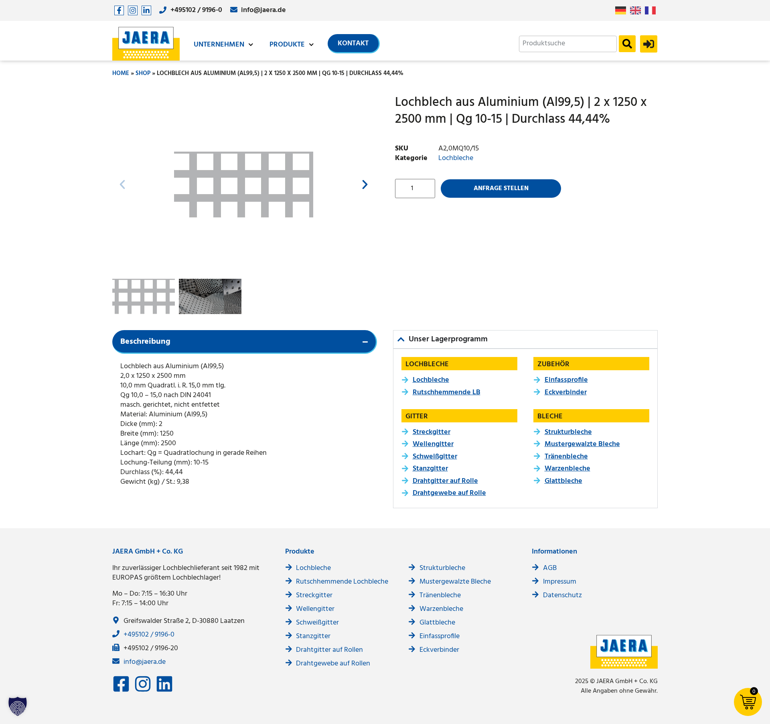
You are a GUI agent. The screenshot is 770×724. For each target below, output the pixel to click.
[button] (122, 184)
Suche (627, 43)
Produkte (287, 45)
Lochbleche (455, 158)
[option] (637, 10)
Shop (143, 73)
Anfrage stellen (501, 188)
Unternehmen (219, 45)
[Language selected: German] (637, 11)
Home (120, 73)
